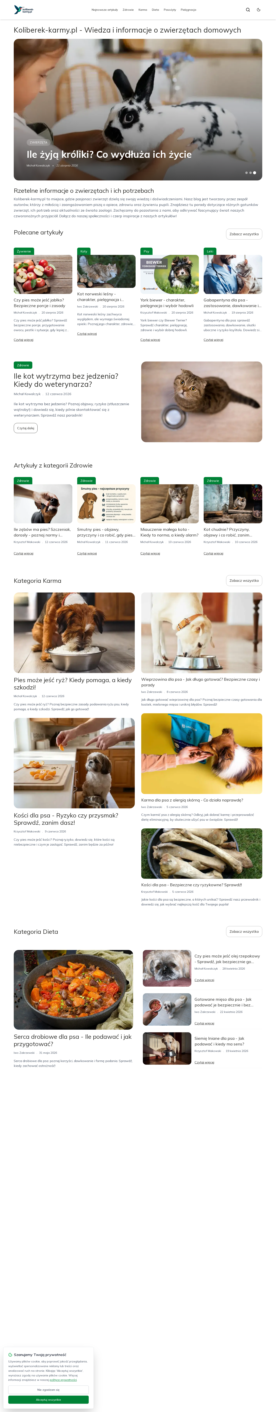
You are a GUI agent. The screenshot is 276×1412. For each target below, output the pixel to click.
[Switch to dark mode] (258, 9)
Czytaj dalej (25, 428)
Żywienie (24, 251)
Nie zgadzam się (48, 1390)
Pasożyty (170, 10)
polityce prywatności (63, 1380)
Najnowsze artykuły (105, 10)
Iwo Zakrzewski (87, 306)
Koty (83, 251)
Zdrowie (128, 10)
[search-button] (248, 9)
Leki (210, 251)
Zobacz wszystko (244, 234)
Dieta (155, 10)
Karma (143, 10)
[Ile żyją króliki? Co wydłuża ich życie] (138, 109)
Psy (146, 251)
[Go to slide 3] (254, 172)
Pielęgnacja (188, 10)
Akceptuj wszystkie (48, 1399)
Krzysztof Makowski (153, 312)
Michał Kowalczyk (38, 165)
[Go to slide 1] (246, 173)
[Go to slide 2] (250, 173)
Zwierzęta (38, 142)
